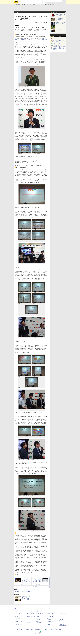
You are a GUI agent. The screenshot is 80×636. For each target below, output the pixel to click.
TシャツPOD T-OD (40, 613)
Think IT (16, 610)
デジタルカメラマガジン (18, 621)
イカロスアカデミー (50, 616)
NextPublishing (29, 622)
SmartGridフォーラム (30, 610)
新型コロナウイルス (17, 4)
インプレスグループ (51, 629)
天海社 (61, 610)
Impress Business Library (30, 613)
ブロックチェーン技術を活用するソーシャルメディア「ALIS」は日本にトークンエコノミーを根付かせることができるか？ (37, 582)
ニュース (49, 4)
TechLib (49, 624)
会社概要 (46, 629)
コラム (31, 4)
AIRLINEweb (49, 610)
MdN (47, 618)
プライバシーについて (40, 629)
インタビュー (39, 4)
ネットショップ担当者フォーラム (32, 611)
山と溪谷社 (37, 616)
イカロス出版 (48, 608)
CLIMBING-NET (39, 619)
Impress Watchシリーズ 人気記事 (58, 34)
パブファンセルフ (62, 616)
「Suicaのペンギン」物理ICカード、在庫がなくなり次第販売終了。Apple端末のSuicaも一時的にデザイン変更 (59, 48)
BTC (53, 4)
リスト (20, 25)
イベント (34, 4)
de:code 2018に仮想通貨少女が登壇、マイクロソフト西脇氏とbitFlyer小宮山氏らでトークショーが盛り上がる (25, 582)
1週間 (60, 36)
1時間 (52, 36)
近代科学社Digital (39, 622)
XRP (58, 4)
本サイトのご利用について (20, 629)
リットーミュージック (40, 610)
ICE (59, 608)
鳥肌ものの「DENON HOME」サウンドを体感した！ (60, 27)
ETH (55, 4)
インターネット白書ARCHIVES (19, 624)
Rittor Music (38, 608)
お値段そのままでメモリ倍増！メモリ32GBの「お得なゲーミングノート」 (60, 15)
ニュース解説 (45, 4)
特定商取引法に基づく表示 (59, 629)
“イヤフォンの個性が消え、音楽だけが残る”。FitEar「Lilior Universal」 (60, 19)
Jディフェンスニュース (51, 611)
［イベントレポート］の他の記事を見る (31, 586)
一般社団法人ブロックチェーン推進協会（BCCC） (24, 591)
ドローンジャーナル (18, 616)
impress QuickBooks (63, 613)
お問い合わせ (28, 629)
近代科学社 (37, 621)
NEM (61, 4)
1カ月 (64, 36)
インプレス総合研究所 (18, 613)
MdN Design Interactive (51, 621)
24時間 (56, 36)
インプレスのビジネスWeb (17, 608)
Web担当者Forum (17, 611)
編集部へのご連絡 (33, 629)
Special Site (55, 12)
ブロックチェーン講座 (25, 4)
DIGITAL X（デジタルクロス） (31, 616)
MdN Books (49, 619)
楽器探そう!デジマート (40, 611)
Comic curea (61, 611)
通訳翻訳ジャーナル (50, 613)
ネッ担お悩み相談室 (18, 618)
